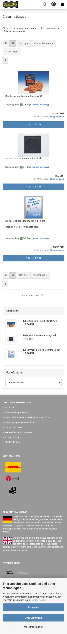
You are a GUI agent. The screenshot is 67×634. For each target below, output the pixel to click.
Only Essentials (33, 617)
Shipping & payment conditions (20, 422)
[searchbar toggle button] (44, 4)
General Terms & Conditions (18, 432)
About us (9, 407)
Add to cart (33, 124)
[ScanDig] (9, 4)
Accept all (33, 607)
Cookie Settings (12, 442)
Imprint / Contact (13, 427)
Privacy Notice (38, 600)
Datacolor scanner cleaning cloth (23, 158)
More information (33, 626)
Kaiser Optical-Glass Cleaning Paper (25, 220)
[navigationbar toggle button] (62, 4)
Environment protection (16, 412)
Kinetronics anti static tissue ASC (23, 96)
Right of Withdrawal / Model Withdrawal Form (27, 417)
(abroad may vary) (40, 104)
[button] (6, 43)
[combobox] (24, 43)
